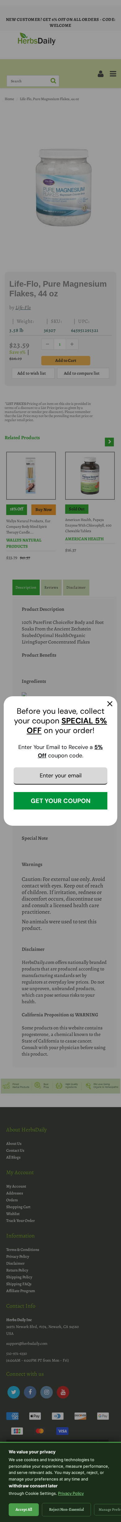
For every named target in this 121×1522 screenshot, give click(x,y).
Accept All (24, 1509)
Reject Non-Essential (66, 1509)
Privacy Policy (71, 1493)
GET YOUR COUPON (61, 801)
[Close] (109, 703)
